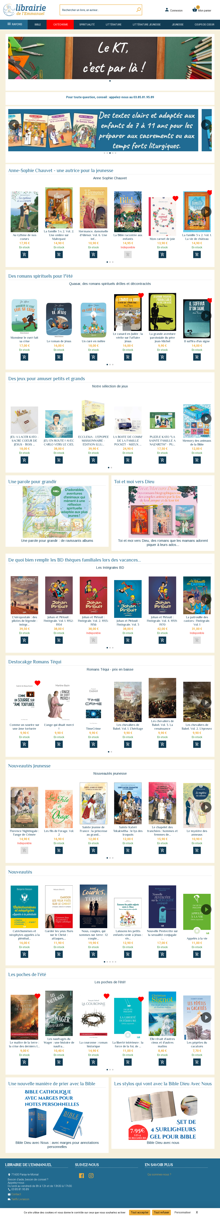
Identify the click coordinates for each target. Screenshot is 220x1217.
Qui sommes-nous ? (159, 1174)
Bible (38, 24)
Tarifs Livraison (18, 1199)
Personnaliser (182, 1212)
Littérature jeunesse (147, 24)
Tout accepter (139, 1212)
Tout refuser (161, 1212)
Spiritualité (87, 24)
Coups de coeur (204, 24)
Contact (14, 1194)
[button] (110, 81)
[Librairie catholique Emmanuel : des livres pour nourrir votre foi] (25, 17)
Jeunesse (178, 24)
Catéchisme (60, 24)
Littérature (114, 24)
